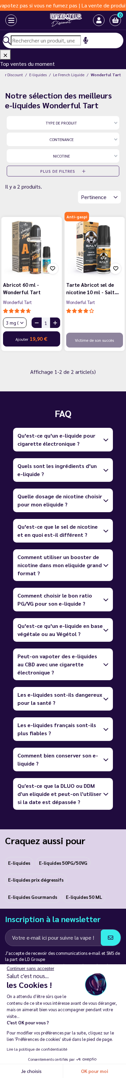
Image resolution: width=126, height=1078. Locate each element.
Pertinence (94, 196)
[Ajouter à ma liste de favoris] (52, 268)
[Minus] (37, 322)
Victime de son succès (94, 340)
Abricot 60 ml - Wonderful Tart (22, 288)
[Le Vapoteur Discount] (58, 20)
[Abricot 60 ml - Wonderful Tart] (31, 247)
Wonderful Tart (17, 302)
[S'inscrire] (111, 938)
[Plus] (55, 322)
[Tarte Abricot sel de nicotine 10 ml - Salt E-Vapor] (95, 247)
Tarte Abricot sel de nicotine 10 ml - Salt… (92, 288)
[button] (115, 20)
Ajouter (31, 338)
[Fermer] (5, 55)
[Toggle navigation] (5, 20)
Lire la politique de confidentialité (37, 1049)
